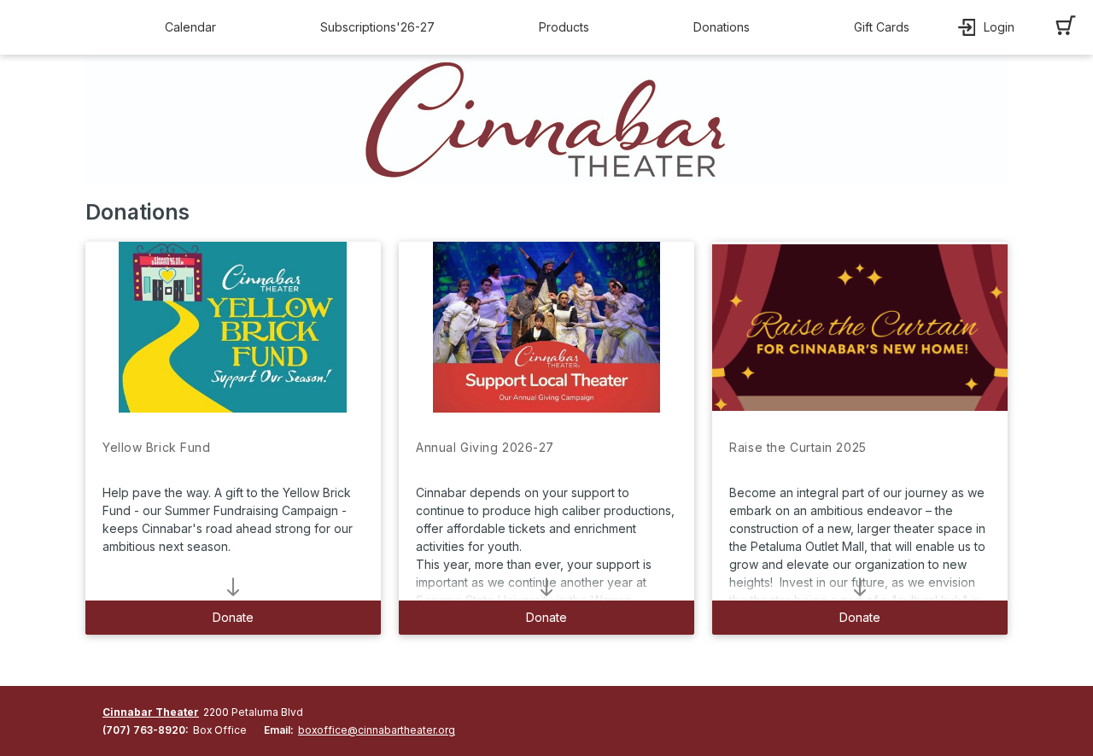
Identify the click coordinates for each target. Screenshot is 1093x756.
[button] (195, 27)
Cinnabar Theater (150, 712)
